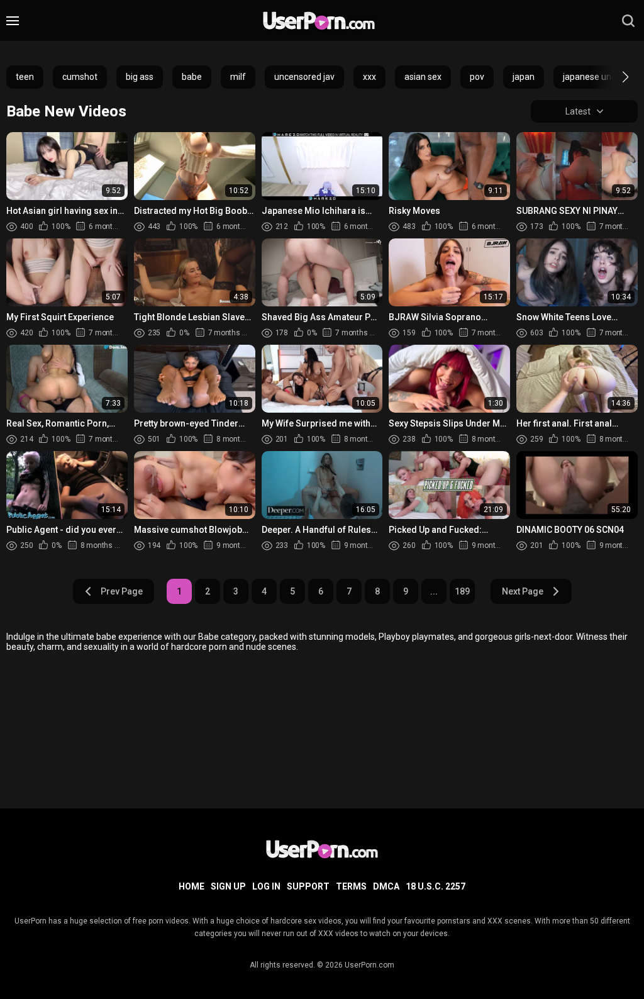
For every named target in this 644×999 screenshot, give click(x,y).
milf (238, 77)
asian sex (422, 77)
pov (477, 77)
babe (192, 77)
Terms (351, 886)
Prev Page (122, 591)
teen (25, 77)
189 (462, 591)
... (434, 591)
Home (191, 886)
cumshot (79, 77)
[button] (614, 77)
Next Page (522, 591)
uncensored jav (304, 77)
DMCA (386, 886)
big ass (139, 77)
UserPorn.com (369, 965)
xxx (369, 77)
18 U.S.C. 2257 (435, 886)
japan (524, 77)
